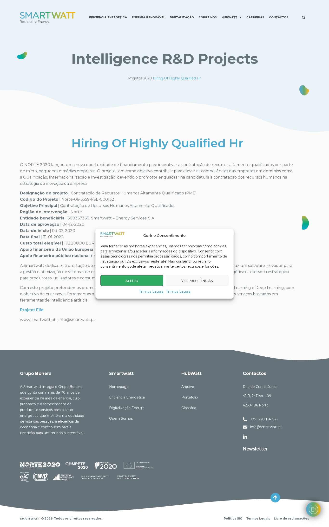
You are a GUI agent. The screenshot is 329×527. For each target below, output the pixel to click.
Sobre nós (208, 17)
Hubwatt (229, 17)
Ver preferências (197, 280)
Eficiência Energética (108, 17)
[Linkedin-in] (245, 437)
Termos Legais (151, 291)
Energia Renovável (148, 17)
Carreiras (255, 17)
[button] (303, 17)
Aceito (131, 280)
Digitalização (182, 17)
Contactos (278, 17)
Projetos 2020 (140, 78)
